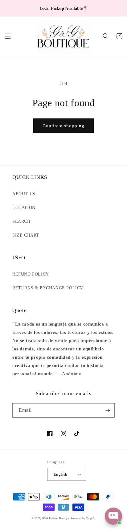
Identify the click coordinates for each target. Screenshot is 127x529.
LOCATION (23, 207)
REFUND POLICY (30, 274)
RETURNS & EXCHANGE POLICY (47, 288)
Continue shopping (63, 125)
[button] (7, 36)
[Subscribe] (107, 410)
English (61, 474)
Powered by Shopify (83, 518)
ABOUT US (23, 193)
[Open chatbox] (113, 516)
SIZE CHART (25, 235)
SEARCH (21, 221)
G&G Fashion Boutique (56, 518)
